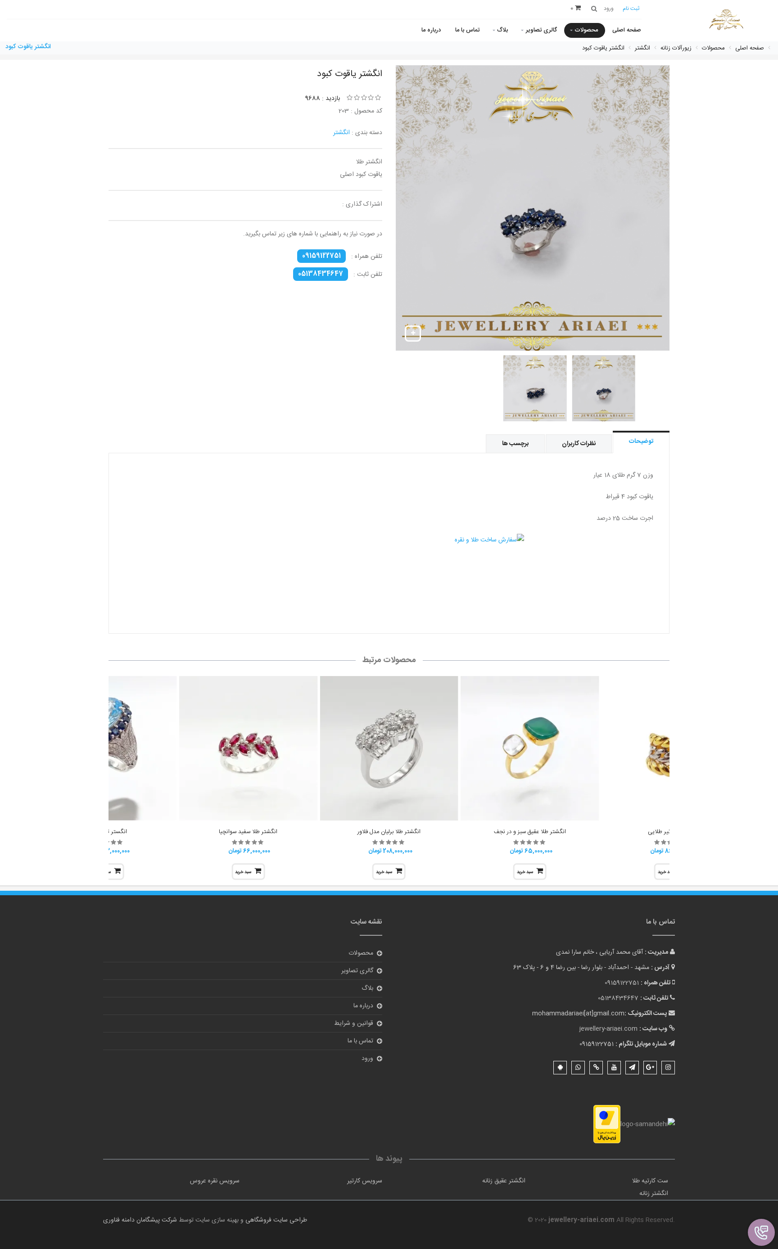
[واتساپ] (578, 1067)
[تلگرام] (632, 1067)
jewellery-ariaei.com (608, 1029)
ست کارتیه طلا (650, 1181)
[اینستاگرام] (668, 1067)
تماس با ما (467, 30)
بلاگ (502, 30)
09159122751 (321, 256)
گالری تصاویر (541, 30)
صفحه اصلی (626, 30)
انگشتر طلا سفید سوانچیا (248, 832)
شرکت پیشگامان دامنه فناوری (140, 1220)
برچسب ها (515, 443)
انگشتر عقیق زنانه (503, 1181)
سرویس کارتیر (364, 1181)
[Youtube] (614, 1067)
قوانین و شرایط (353, 1023)
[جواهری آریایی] (726, 21)
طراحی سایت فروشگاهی (275, 1220)
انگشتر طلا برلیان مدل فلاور (389, 832)
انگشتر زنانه (653, 1193)
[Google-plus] (650, 1067)
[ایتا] (596, 1067)
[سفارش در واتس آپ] (389, 571)
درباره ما (431, 30)
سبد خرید (525, 872)
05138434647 (320, 274)
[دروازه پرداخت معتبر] (606, 1124)
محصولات (586, 30)
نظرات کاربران (579, 443)
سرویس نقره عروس (215, 1181)
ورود (367, 1058)
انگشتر (341, 132)
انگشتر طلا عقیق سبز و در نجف (530, 832)
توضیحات (641, 441)
